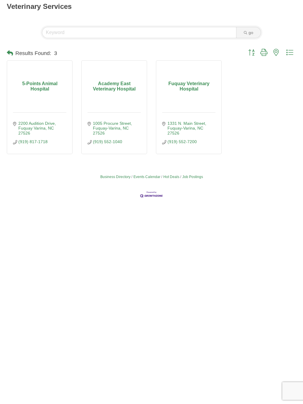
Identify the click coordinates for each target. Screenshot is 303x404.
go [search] (251, 32)
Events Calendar (146, 177)
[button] (10, 53)
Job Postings (192, 177)
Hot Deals (171, 177)
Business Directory (115, 177)
